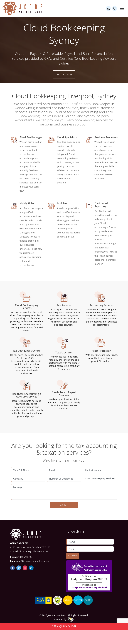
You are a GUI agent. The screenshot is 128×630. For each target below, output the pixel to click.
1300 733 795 (114, 8)
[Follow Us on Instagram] (25, 567)
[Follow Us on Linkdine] (31, 567)
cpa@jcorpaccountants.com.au (108, 8)
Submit (64, 505)
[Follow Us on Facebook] (12, 567)
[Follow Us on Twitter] (18, 567)
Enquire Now (64, 74)
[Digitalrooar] (71, 619)
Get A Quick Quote (64, 626)
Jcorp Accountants (57, 615)
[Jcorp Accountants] (22, 8)
